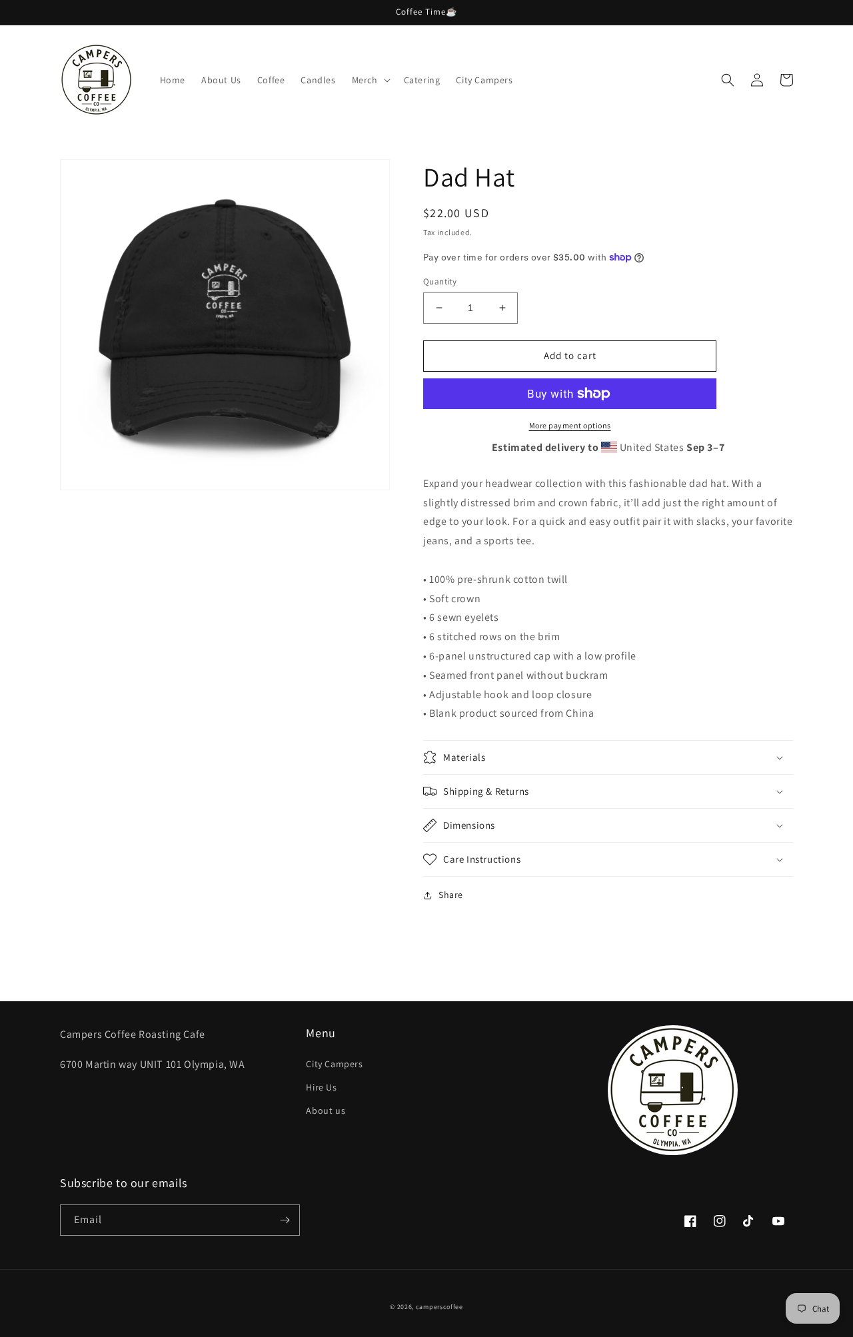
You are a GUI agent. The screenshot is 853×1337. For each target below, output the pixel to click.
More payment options (570, 425)
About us (325, 1110)
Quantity (439, 281)
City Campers (334, 1064)
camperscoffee (439, 1306)
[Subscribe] (284, 1220)
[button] (370, 80)
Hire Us (321, 1087)
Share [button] (450, 895)
